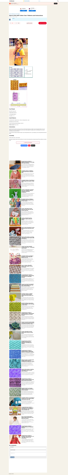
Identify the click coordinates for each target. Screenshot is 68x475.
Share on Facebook (24, 145)
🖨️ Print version (29, 23)
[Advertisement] (28, 31)
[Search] (58, 1)
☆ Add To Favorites (42, 23)
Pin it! (29, 145)
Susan (13, 18)
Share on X (33, 145)
